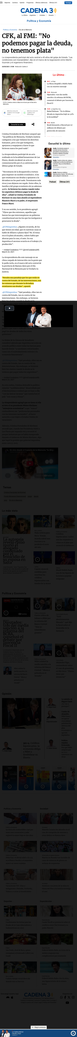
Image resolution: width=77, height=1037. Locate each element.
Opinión (22, 3)
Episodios (56, 157)
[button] (37, 91)
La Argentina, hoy (56, 109)
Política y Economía (10, 30)
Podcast (52, 182)
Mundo (53, 122)
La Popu (53, 81)
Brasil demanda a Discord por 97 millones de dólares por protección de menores (60, 128)
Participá (68, 3)
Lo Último (25, 15)
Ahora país (54, 92)
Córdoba (42, 15)
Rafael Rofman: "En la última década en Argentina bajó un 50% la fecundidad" (60, 114)
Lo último (59, 74)
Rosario (51, 15)
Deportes (7, 3)
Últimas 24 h (53, 3)
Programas (29, 3)
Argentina (33, 15)
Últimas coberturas (41, 3)
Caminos (15, 3)
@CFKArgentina (10, 227)
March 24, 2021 (8, 252)
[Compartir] (33, 124)
